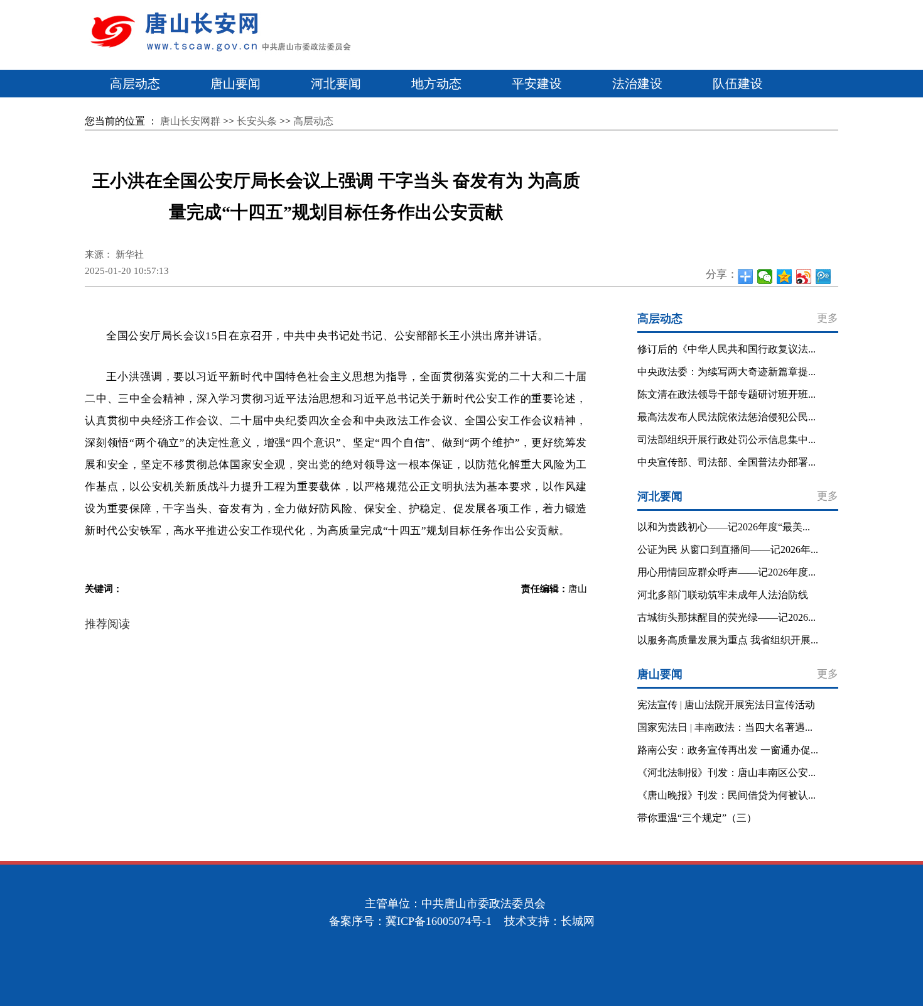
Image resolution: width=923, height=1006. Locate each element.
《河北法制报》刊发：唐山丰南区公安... (726, 772)
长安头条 (257, 121)
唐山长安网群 (190, 121)
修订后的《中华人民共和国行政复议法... (726, 349)
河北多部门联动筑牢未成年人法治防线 (722, 594)
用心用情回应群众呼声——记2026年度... (726, 572)
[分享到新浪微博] (804, 276)
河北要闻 (336, 83)
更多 (827, 318)
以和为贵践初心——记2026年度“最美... (723, 527)
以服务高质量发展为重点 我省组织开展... (727, 640)
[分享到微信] (765, 276)
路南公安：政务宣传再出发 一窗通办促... (727, 750)
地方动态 (436, 83)
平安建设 (537, 83)
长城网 (578, 921)
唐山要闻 (235, 83)
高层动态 (135, 83)
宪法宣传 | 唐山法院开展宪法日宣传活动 (726, 704)
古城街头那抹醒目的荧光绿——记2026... (726, 617)
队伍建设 (738, 83)
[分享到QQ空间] (784, 276)
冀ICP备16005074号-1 (439, 921)
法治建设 (637, 83)
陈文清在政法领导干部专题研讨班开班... (726, 394)
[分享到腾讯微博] (823, 276)
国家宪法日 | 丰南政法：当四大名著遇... (724, 727)
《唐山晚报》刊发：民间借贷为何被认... (726, 795)
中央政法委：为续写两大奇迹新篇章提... (726, 371)
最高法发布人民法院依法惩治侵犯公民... (726, 417)
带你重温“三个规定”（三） (697, 817)
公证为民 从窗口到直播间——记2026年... (727, 549)
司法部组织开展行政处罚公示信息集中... (726, 439)
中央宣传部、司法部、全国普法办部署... (726, 462)
